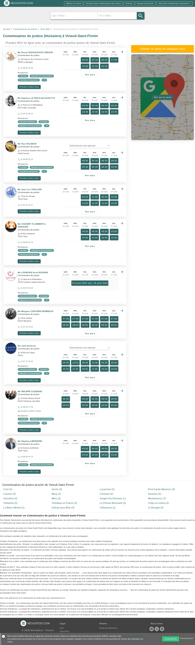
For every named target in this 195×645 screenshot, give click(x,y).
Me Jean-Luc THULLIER (30, 189)
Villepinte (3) (10, 503)
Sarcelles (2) (10, 498)
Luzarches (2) (107, 489)
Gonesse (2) (154, 494)
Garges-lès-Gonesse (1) (113, 498)
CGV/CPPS (64, 632)
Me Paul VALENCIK (27, 144)
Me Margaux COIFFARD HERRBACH (35, 311)
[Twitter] (156, 629)
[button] (90, 145)
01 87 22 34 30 (27, 361)
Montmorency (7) (157, 498)
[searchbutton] (141, 15)
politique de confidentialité (133, 636)
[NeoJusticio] (18, 5)
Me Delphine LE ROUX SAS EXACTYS (36, 98)
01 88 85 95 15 (27, 159)
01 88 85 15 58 (27, 68)
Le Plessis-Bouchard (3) (113, 503)
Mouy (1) (56, 494)
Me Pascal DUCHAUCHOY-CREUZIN (35, 52)
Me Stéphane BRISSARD (30, 441)
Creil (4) (7, 489)
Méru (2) (56, 498)
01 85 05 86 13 (27, 114)
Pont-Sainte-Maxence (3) (161, 489)
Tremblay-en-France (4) (64, 503)
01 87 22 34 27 (27, 205)
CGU (62, 628)
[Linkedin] (162, 629)
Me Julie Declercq (27, 346)
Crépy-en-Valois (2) (158, 503)
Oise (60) (45, 29)
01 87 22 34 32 (27, 327)
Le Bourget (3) (155, 507)
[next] (122, 52)
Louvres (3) (9, 494)
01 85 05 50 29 (27, 288)
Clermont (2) (106, 494)
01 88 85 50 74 (27, 457)
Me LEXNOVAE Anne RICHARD (33, 272)
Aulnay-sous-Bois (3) (63, 507)
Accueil (6, 29)
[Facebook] (151, 629)
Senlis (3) (57, 489)
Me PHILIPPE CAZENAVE (30, 391)
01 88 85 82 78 (27, 242)
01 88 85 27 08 (27, 407)
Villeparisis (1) (107, 507)
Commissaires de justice (25, 29)
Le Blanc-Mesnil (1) (14, 507)
